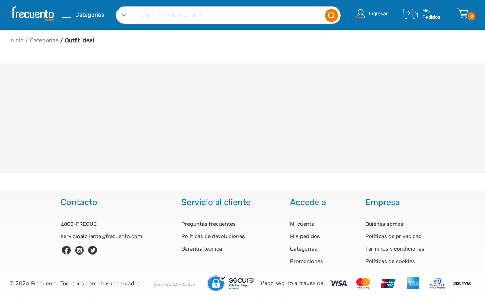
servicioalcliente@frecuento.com (101, 236)
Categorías (44, 40)
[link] (66, 250)
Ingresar (378, 14)
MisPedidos (431, 14)
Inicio (16, 40)
